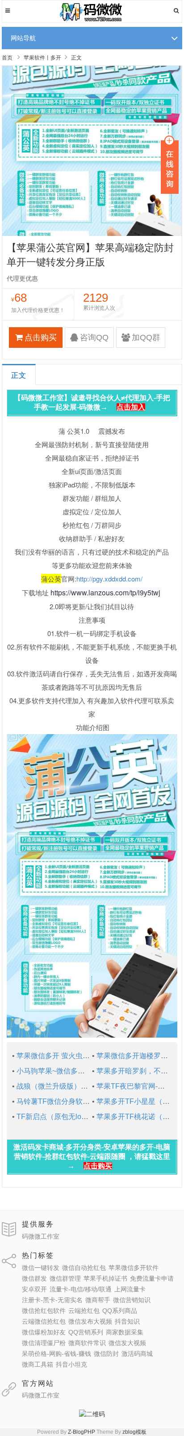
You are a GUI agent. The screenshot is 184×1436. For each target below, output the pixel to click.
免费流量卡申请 (152, 1278)
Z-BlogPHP (81, 1432)
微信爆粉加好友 (44, 1332)
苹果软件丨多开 (42, 58)
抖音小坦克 (71, 1364)
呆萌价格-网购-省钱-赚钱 (56, 1353)
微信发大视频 (127, 1342)
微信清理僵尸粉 (44, 1342)
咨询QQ (94, 337)
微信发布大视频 (90, 1321)
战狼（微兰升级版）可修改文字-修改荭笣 (82, 1086)
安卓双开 (34, 1289)
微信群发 (34, 1278)
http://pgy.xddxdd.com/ (109, 578)
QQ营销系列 (85, 1332)
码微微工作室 (40, 1236)
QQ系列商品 (119, 1310)
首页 (7, 58)
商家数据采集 (124, 1332)
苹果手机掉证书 (105, 1278)
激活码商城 (137, 1353)
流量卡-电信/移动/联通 (81, 1289)
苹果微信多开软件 (134, 1267)
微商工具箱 (37, 1364)
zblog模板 (134, 1432)
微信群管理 (65, 1278)
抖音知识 (127, 1321)
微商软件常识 (87, 1342)
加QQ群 (146, 337)
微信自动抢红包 (84, 1267)
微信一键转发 (40, 1267)
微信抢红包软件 (44, 1310)
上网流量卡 (130, 1289)
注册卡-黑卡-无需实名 (52, 1300)
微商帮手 (97, 1300)
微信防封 (106, 1353)
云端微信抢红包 (44, 1321)
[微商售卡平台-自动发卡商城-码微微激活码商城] (91, 20)
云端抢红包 (84, 1310)
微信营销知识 (132, 1300)
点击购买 (41, 337)
